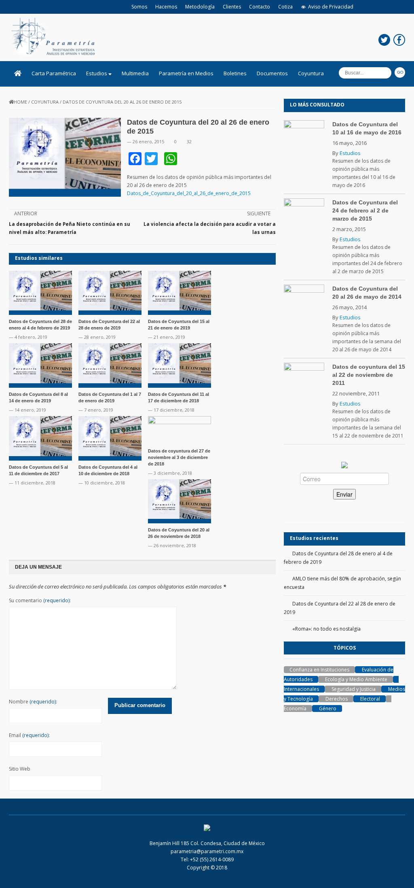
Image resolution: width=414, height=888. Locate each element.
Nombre (33, 701)
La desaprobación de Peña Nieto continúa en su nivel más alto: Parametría (69, 228)
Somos (139, 6)
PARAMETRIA (23, 806)
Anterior (25, 213)
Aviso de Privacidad (330, 6)
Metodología (200, 6)
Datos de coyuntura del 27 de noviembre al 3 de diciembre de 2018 (179, 457)
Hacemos (166, 6)
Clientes (232, 6)
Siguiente (258, 213)
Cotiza (285, 6)
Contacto (259, 6)
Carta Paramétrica (54, 73)
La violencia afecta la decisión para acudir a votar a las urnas (210, 228)
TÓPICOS (345, 647)
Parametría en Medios (186, 73)
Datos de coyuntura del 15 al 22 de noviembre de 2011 (368, 374)
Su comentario (40, 600)
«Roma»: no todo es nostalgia (326, 628)
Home (20, 102)
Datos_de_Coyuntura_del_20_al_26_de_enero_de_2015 (189, 193)
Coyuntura (311, 73)
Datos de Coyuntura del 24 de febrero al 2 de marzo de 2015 (365, 210)
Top (395, 869)
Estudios (97, 73)
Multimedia (135, 73)
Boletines (235, 73)
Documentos (272, 73)
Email (29, 735)
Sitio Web (19, 768)
